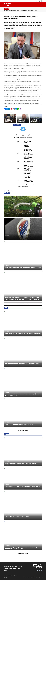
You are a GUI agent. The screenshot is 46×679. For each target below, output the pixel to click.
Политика (6, 568)
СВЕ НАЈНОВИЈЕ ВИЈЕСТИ (23, 186)
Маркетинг (15, 575)
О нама (5, 575)
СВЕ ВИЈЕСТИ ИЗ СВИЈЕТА (23, 430)
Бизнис (18, 568)
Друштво (20, 566)
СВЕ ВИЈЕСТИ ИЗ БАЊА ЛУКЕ (23, 304)
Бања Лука (14, 566)
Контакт (5, 577)
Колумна (5, 570)
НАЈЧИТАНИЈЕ (23, 137)
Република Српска (7, 566)
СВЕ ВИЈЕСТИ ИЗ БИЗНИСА (23, 553)
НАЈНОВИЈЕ (16, 137)
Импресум (10, 575)
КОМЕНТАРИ (29, 137)
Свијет (14, 568)
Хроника (10, 568)
